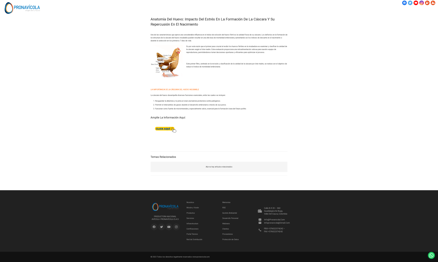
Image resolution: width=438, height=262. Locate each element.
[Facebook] (404, 3)
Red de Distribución (194, 239)
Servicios (190, 218)
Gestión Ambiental (229, 213)
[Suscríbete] (427, 3)
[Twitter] (410, 3)
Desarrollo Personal (230, 218)
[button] (431, 255)
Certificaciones (192, 229)
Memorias (226, 202)
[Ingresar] (433, 3)
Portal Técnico (192, 234)
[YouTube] (416, 3)
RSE (224, 208)
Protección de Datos (230, 239)
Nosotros (190, 202)
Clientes (225, 229)
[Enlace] (22, 8)
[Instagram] (421, 3)
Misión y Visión (192, 208)
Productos (190, 213)
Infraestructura (192, 223)
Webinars (226, 223)
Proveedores (227, 234)
